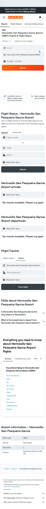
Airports (14, 469)
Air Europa (10, 386)
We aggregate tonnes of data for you (19, 498)
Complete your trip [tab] (22, 359)
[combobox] (25, 147)
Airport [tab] (21, 258)
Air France (10, 389)
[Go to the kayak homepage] (15, 17)
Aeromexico (10, 402)
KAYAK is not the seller (13, 493)
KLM (8, 379)
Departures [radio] (17, 132)
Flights (6, 469)
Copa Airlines (11, 396)
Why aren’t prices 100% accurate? (18, 502)
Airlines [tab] (8, 359)
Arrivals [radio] (4, 132)
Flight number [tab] (8, 258)
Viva (8, 399)
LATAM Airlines (11, 406)
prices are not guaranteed (12, 486)
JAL (7, 382)
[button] (43, 10)
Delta (8, 392)
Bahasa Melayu (29, 11)
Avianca (9, 409)
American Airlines (12, 376)
